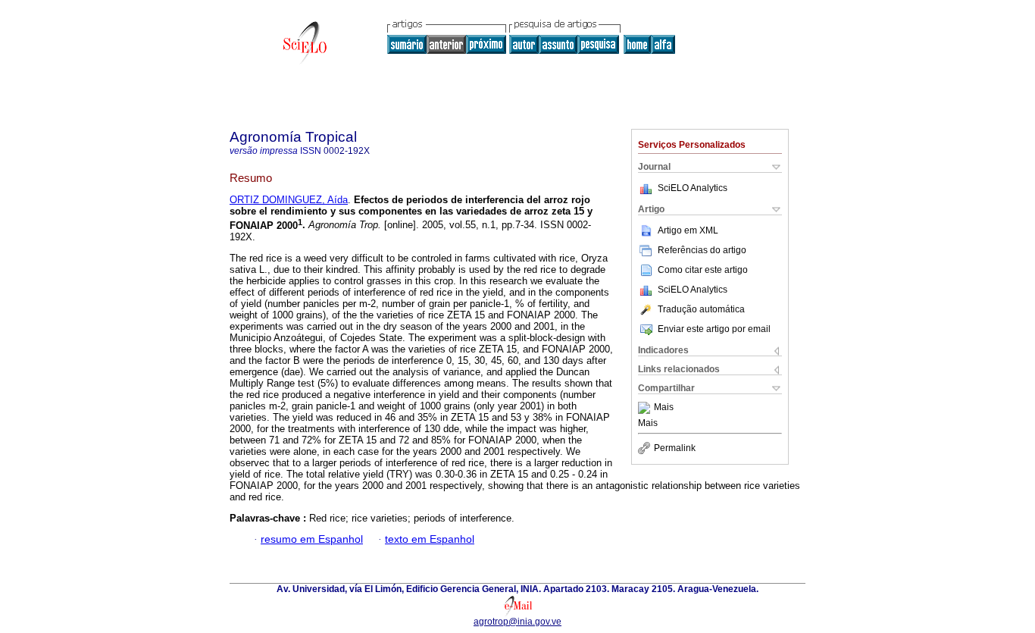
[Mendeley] (646, 408)
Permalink (675, 448)
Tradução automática (701, 309)
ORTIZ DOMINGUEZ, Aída (289, 199)
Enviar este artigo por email (714, 329)
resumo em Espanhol (312, 539)
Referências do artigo (702, 250)
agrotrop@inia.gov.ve (517, 621)
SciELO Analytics (692, 188)
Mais (664, 408)
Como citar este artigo (703, 270)
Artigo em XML (688, 230)
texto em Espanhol (429, 539)
